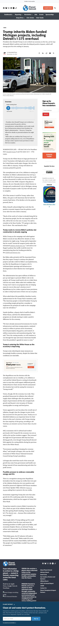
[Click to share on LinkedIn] (43, 53)
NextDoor (6, 588)
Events (41, 14)
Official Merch (44, 581)
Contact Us (43, 588)
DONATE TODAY (49, 155)
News (4, 27)
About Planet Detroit (46, 570)
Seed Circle (43, 574)
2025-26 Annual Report (47, 583)
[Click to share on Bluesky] (50, 53)
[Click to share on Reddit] (46, 53)
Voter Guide (40, 18)
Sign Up (36, 618)
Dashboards (8, 14)
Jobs (35, 14)
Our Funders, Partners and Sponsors (47, 578)
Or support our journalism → (9, 622)
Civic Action (30, 18)
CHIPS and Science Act (12, 253)
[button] (20, 365)
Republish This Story (49, 166)
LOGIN (42, 585)
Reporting (18, 14)
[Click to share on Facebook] (39, 53)
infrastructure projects (22, 177)
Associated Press (12, 52)
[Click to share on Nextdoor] (53, 53)
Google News (11, 586)
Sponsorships (50, 14)
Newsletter (27, 14)
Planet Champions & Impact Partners (48, 591)
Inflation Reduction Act (17, 246)
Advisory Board (44, 572)
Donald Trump (11, 152)
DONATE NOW (48, 8)
